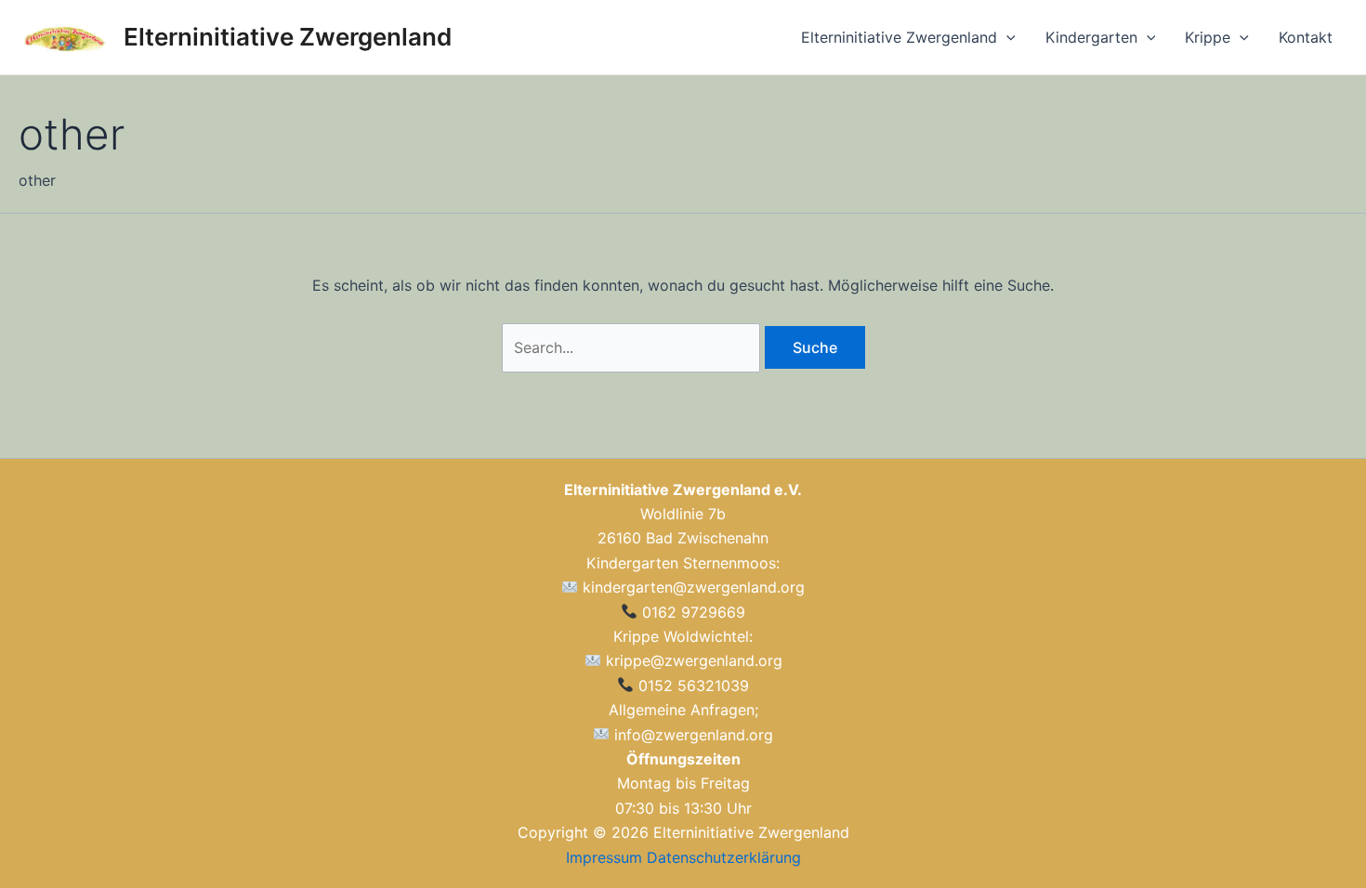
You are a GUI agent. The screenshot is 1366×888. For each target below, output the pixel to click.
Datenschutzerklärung (724, 857)
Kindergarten (1091, 37)
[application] (1006, 37)
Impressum (604, 857)
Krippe (1207, 37)
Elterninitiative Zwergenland (288, 36)
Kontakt (1306, 37)
